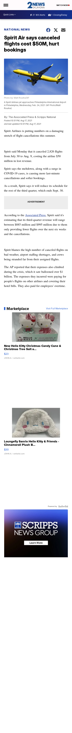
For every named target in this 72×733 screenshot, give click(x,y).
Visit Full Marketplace (57, 308)
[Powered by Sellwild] (63, 506)
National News (17, 29)
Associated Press (35, 215)
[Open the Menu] (6, 5)
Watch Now (62, 5)
